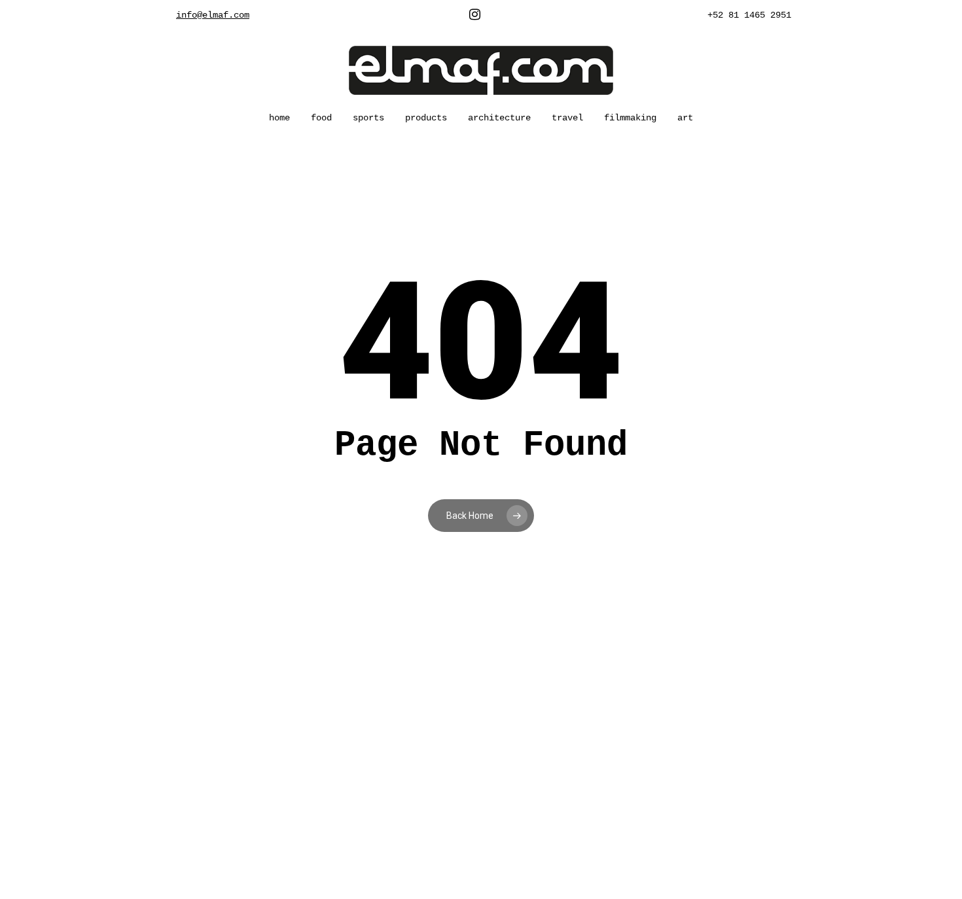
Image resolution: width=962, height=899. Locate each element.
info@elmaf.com (212, 15)
